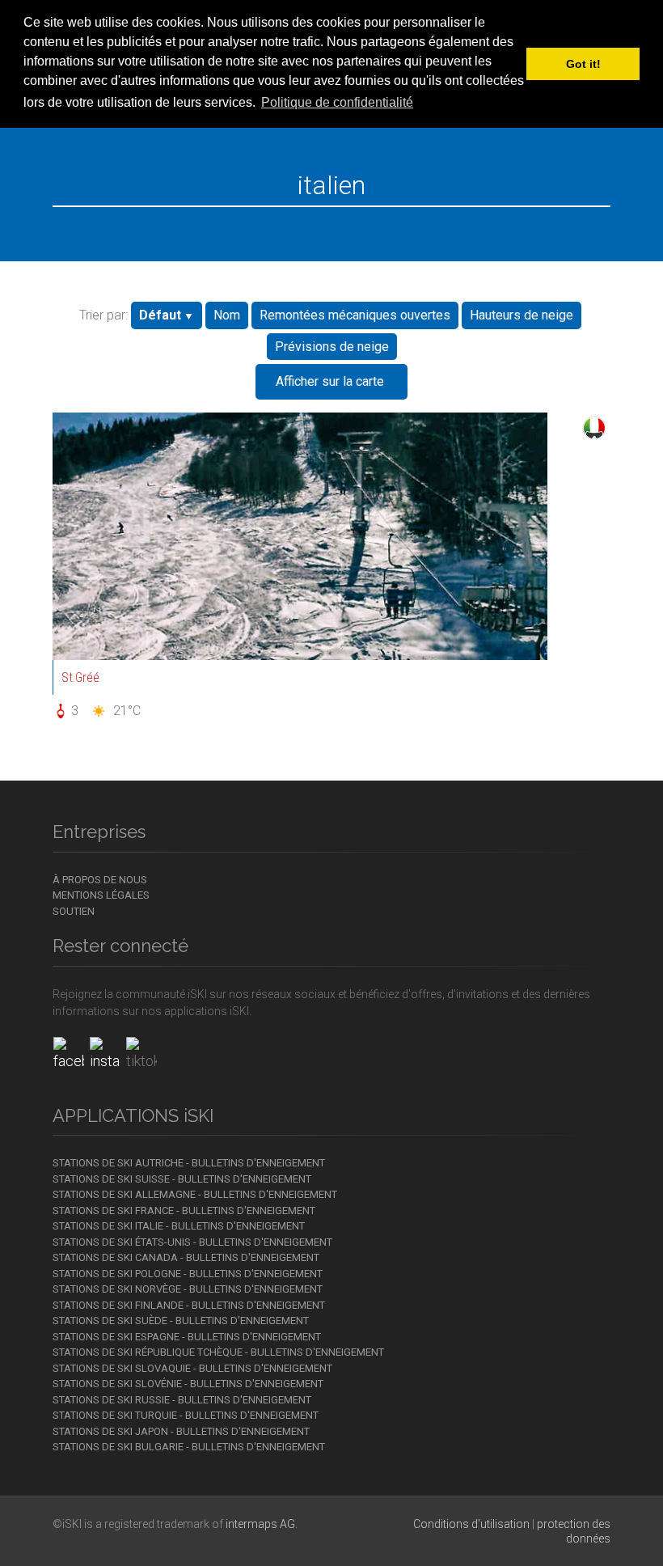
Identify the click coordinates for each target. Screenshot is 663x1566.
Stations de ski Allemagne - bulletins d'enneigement (195, 1194)
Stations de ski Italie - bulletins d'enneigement (179, 1226)
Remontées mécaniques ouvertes (355, 315)
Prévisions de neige (332, 346)
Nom (226, 315)
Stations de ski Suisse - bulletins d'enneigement (182, 1179)
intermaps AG (260, 1523)
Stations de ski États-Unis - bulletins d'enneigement (192, 1242)
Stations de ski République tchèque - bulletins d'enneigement (218, 1352)
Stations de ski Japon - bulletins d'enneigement (181, 1431)
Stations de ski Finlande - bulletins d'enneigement (189, 1305)
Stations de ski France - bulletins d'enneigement (184, 1210)
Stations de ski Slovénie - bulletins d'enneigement (188, 1384)
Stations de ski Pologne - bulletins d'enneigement (188, 1274)
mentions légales (101, 895)
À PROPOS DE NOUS (100, 880)
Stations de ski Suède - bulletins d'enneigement (181, 1320)
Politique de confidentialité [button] (337, 102)
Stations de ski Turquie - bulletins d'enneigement (186, 1415)
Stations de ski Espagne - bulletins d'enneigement (187, 1337)
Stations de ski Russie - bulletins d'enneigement (182, 1400)
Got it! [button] (583, 63)
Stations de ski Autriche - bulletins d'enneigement (189, 1163)
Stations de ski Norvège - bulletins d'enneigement (188, 1289)
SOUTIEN (74, 911)
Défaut (160, 315)
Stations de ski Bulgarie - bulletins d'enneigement (189, 1447)
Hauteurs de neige (521, 315)
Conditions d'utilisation (471, 1523)
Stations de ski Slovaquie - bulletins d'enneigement (192, 1368)
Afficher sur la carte (330, 381)
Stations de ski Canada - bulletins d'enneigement (186, 1257)
